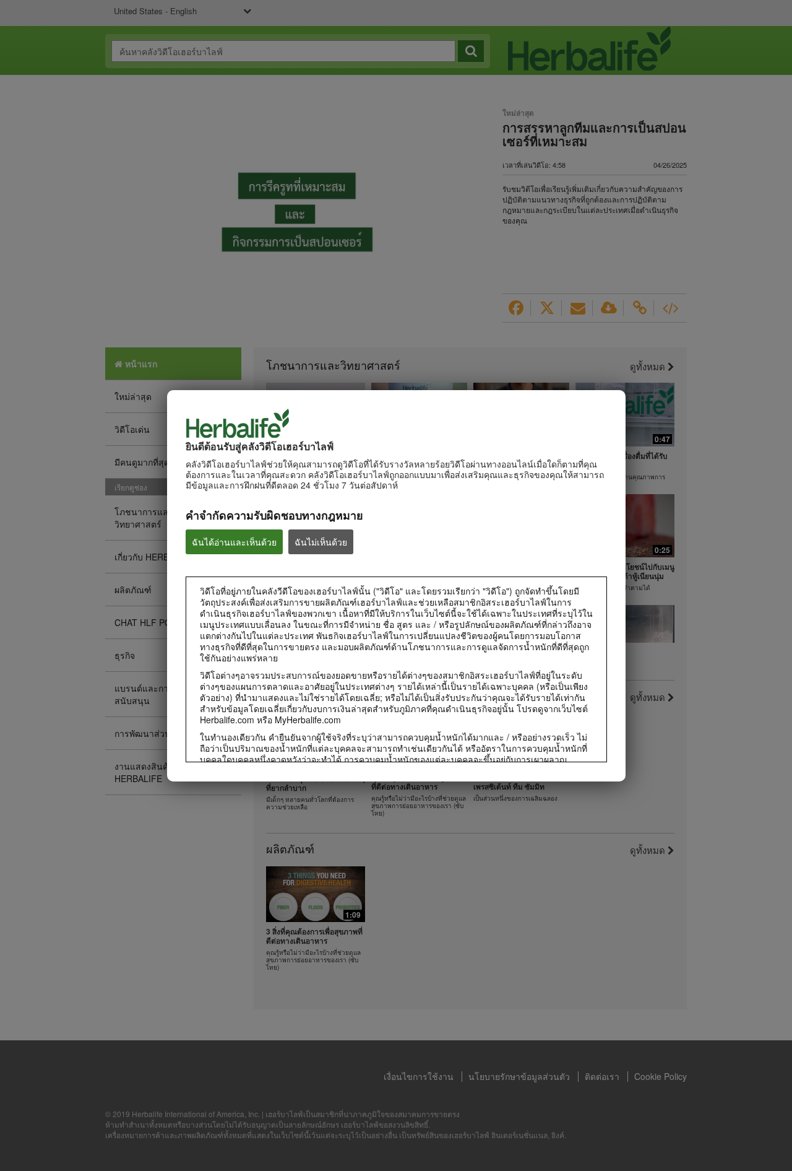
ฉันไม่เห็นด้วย (321, 542)
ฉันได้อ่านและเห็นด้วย (234, 542)
